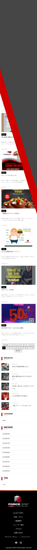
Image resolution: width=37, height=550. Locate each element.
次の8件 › (18, 351)
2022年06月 (6, 466)
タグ (4, 484)
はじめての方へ (18, 513)
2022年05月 (6, 471)
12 (11, 348)
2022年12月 (6, 443)
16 (25, 348)
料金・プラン (18, 517)
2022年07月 (6, 462)
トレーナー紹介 (18, 525)
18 (32, 348)
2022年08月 (6, 457)
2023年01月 (6, 438)
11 (7, 348)
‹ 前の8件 (5, 345)
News (4, 420)
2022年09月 (6, 452)
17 (29, 348)
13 (14, 348)
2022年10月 (6, 448)
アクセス (19, 529)
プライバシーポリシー (11, 537)
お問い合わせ (18, 533)
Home (3, 23)
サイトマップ (26, 537)
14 (18, 348)
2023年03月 (6, 434)
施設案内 (18, 521)
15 (22, 348)
